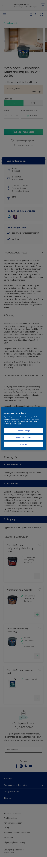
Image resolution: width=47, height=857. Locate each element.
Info (19, 424)
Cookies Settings (23, 431)
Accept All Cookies (23, 437)
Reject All (23, 444)
